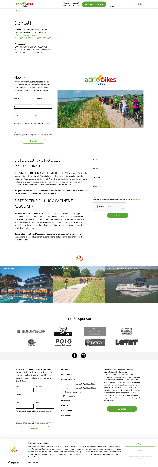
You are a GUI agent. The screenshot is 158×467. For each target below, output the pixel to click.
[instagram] (83, 356)
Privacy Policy (137, 199)
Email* (96, 168)
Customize (139, 450)
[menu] (112, 4)
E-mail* (16, 107)
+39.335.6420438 (43, 38)
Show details (33, 463)
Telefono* (97, 177)
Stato (36, 115)
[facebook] (74, 356)
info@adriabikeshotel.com (25, 35)
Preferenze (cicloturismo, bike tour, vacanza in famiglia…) (32, 123)
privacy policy (40, 134)
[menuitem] (79, 369)
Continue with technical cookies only (140, 457)
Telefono (17, 115)
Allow (140, 444)
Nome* (16, 99)
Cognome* (38, 99)
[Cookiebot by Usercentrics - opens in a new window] (14, 462)
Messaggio (97, 186)
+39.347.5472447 (25, 38)
